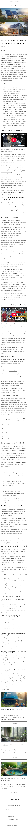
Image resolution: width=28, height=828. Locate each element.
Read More (14, 723)
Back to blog (15, 799)
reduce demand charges (7, 340)
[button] (3, 5)
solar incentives (13, 371)
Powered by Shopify (17, 825)
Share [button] (4, 50)
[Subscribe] (21, 809)
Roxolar (11, 825)
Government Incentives (7, 246)
